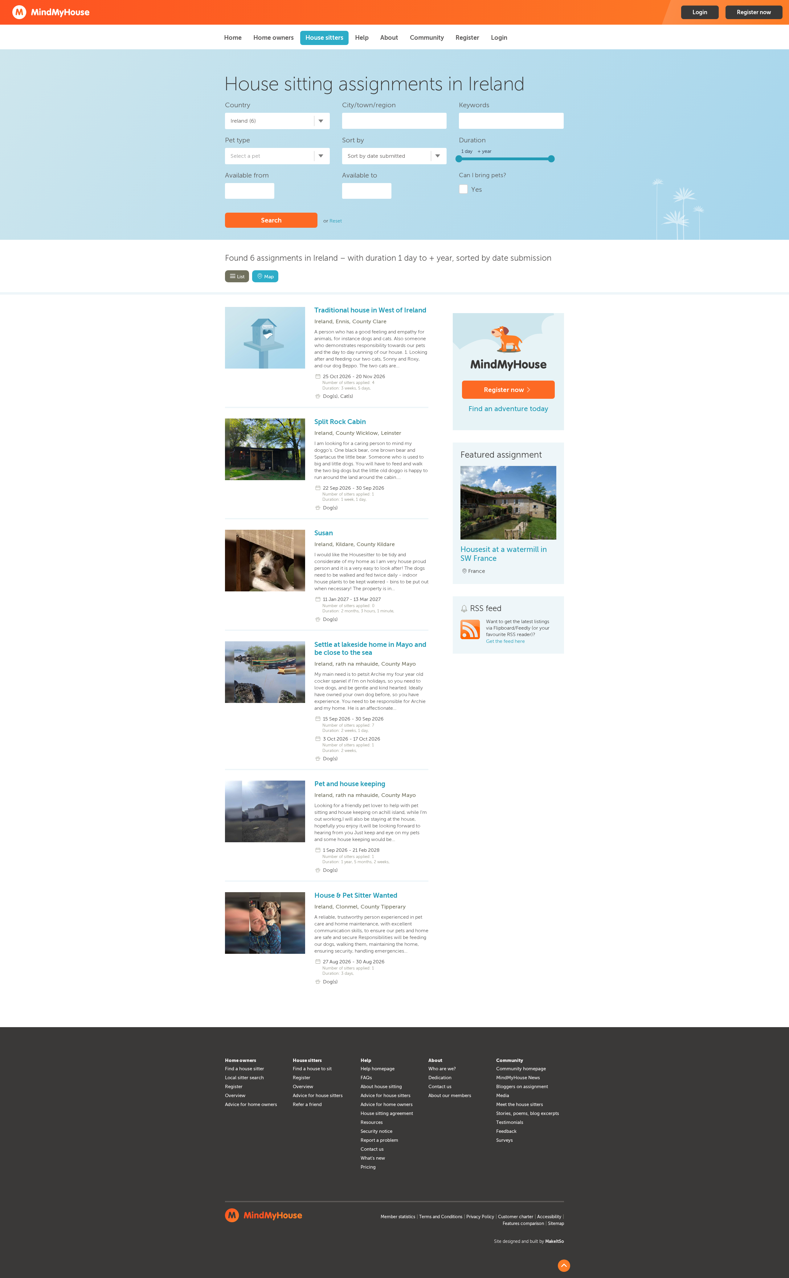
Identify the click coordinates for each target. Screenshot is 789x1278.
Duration (472, 140)
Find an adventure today (508, 408)
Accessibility (549, 1216)
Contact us (372, 1149)
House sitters (324, 37)
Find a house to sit (312, 1069)
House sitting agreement (387, 1113)
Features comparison (523, 1223)
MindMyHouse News (518, 1077)
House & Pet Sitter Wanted (355, 896)
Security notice (376, 1131)
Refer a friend (307, 1104)
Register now (754, 12)
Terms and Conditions (440, 1216)
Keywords (474, 105)
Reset (335, 221)
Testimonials (509, 1122)
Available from (247, 175)
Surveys (504, 1140)
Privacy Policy (480, 1216)
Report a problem (379, 1140)
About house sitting (381, 1086)
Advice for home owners (251, 1104)
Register (467, 37)
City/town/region (369, 105)
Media (502, 1095)
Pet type (237, 140)
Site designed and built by (529, 1241)
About (389, 37)
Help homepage (377, 1069)
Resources (372, 1122)
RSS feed (485, 608)
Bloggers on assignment (522, 1086)
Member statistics (398, 1216)
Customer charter (515, 1216)
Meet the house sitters (519, 1104)
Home (233, 37)
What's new (373, 1158)
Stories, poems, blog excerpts (527, 1113)
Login (700, 12)
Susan (323, 533)
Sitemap (556, 1223)
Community (427, 37)
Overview (235, 1095)
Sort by (353, 140)
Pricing (368, 1167)
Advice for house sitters (318, 1095)
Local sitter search (244, 1077)
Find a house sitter (244, 1069)
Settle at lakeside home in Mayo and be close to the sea (370, 649)
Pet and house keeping (349, 784)
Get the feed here (505, 641)
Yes (476, 189)
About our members (449, 1095)
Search (271, 220)
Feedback (506, 1131)
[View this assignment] (508, 538)
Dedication (440, 1077)
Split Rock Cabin (340, 422)
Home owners (273, 37)
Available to (359, 175)
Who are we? (442, 1069)
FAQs (366, 1077)
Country (237, 105)
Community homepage (521, 1069)
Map (269, 277)
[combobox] (277, 121)
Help (362, 37)
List (241, 277)
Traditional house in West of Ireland (370, 310)
